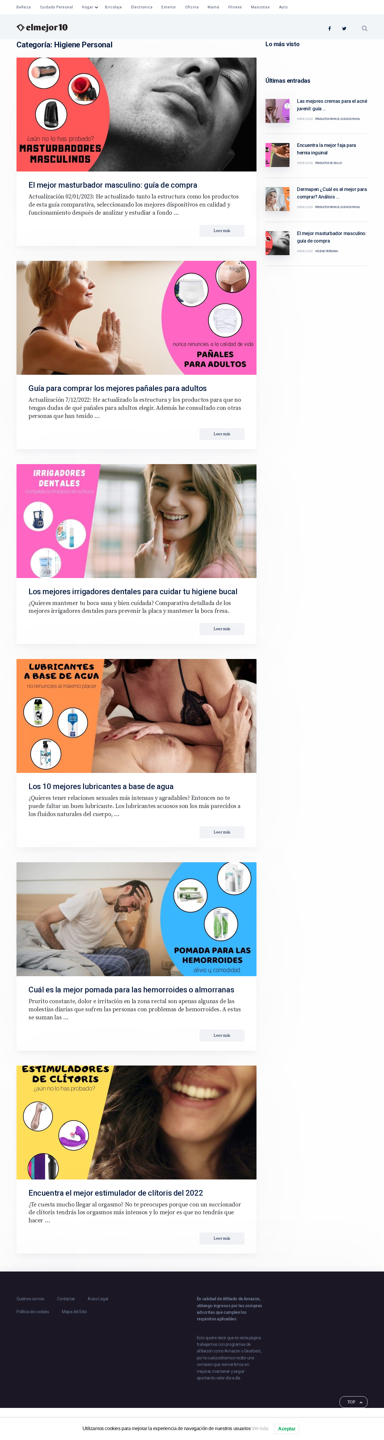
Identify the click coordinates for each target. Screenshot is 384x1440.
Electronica (142, 7)
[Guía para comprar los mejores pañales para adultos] (136, 318)
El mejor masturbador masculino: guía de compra (112, 184)
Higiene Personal (327, 251)
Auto (283, 7)
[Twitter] (344, 28)
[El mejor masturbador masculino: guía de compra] (136, 114)
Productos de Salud (328, 163)
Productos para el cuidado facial (337, 119)
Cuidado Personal (56, 7)
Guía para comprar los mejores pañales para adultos (117, 388)
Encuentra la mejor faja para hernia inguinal (326, 149)
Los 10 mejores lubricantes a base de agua (101, 786)
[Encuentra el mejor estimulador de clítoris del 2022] (136, 1122)
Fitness (235, 7)
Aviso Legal (98, 1298)
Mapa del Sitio (74, 1311)
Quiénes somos (30, 1298)
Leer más (222, 231)
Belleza (23, 7)
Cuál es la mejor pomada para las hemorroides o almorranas (131, 989)
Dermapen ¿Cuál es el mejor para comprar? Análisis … (332, 193)
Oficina (192, 7)
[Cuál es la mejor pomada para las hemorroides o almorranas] (136, 919)
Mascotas (260, 7)
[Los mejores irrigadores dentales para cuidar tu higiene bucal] (136, 521)
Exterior (168, 7)
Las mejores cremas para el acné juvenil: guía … (332, 105)
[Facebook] (329, 28)
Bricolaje (113, 7)
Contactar (66, 1298)
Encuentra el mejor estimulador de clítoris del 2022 (115, 1192)
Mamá (213, 7)
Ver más (260, 1428)
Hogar (87, 7)
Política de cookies (32, 1311)
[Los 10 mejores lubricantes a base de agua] (136, 716)
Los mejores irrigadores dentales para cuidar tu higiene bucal (133, 591)
